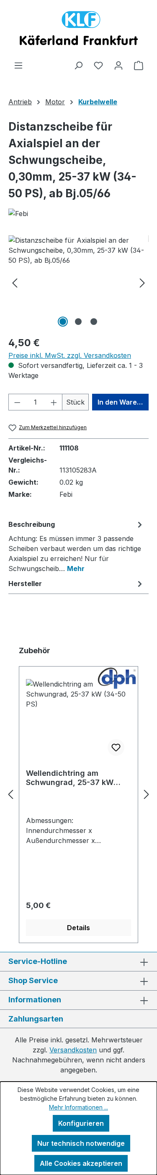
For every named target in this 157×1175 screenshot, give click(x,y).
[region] (78, 282)
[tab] (76, 546)
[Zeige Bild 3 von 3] (93, 321)
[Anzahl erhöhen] (54, 402)
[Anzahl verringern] (17, 402)
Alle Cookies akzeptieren (81, 1163)
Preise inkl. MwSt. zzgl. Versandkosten (69, 355)
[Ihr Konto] (118, 65)
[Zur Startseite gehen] (78, 30)
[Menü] (18, 65)
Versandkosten (73, 1050)
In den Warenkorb (123, 402)
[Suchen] (78, 65)
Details (78, 927)
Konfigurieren (81, 1123)
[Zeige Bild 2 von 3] (78, 321)
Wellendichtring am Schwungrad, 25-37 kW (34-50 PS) (69, 778)
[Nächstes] (142, 282)
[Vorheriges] (14, 282)
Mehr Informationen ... (78, 1107)
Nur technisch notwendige (81, 1143)
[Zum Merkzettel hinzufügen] (116, 747)
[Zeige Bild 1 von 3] (62, 321)
